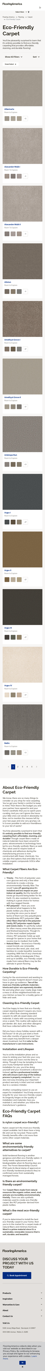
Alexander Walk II (12, 224)
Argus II (7, 570)
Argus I (7, 512)
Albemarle (9, 109)
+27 (25, 522)
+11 (25, 118)
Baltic (7, 743)
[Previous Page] (8, 766)
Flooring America (9, 17)
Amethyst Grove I (12, 340)
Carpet (30, 17)
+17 (25, 349)
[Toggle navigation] (40, 7)
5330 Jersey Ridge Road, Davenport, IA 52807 (19, 1328)
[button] (21, 12)
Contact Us (8, 1316)
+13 (25, 464)
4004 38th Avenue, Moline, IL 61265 (15, 1332)
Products (7, 1293)
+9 (25, 176)
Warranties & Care (11, 1305)
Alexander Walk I (12, 167)
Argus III (8, 628)
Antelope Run (10, 455)
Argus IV (8, 685)
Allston (7, 282)
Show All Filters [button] (12, 57)
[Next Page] (36, 766)
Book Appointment (18, 1275)
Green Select (9, 64)
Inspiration (7, 1299)
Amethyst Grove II (12, 397)
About (5, 1310)
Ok (23, 1363)
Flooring (21, 17)
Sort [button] (35, 57)
